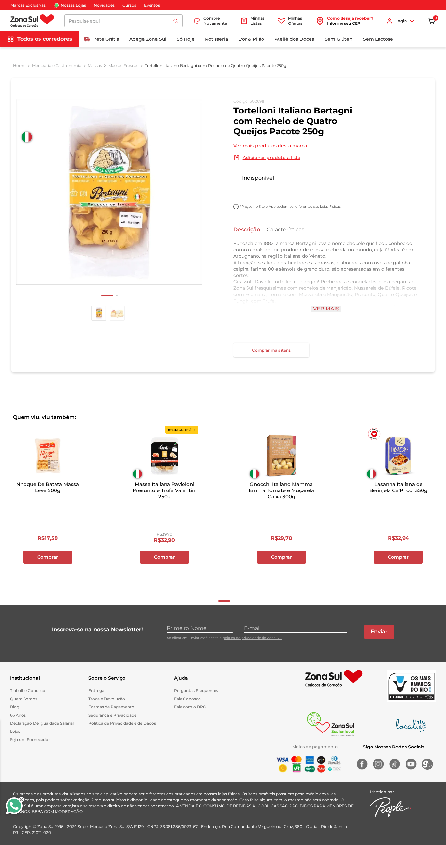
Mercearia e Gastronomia (56, 65)
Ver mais (326, 309)
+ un (242, 192)
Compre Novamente (215, 21)
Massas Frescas (123, 65)
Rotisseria (216, 39)
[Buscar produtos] (175, 21)
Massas (95, 65)
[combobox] (123, 20)
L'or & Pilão (251, 39)
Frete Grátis (105, 39)
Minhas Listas (257, 21)
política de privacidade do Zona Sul (252, 638)
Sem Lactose (378, 39)
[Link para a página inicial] (19, 65)
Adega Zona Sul (147, 39)
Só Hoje (186, 39)
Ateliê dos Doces (294, 39)
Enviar (379, 631)
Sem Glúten (339, 39)
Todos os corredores (44, 39)
